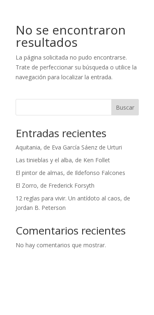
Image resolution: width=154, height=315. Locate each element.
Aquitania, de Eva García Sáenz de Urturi (69, 147)
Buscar (125, 107)
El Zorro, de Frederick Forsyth (55, 185)
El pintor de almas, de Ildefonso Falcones (70, 173)
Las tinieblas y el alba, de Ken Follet (63, 160)
